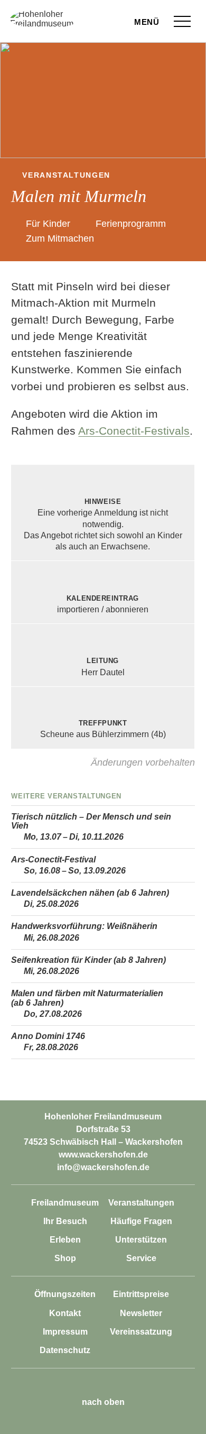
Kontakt (65, 1313)
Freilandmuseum (65, 1202)
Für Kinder (48, 223)
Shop (65, 1258)
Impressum (65, 1331)
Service (141, 1258)
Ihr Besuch (65, 1221)
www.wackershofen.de (103, 1154)
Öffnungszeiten (65, 1294)
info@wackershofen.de (103, 1167)
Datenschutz (65, 1350)
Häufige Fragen (141, 1221)
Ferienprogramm (131, 223)
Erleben (65, 1239)
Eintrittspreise (141, 1294)
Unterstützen (141, 1239)
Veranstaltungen (66, 175)
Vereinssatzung (141, 1331)
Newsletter (141, 1313)
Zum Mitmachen (59, 238)
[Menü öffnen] (182, 21)
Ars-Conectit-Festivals (134, 431)
